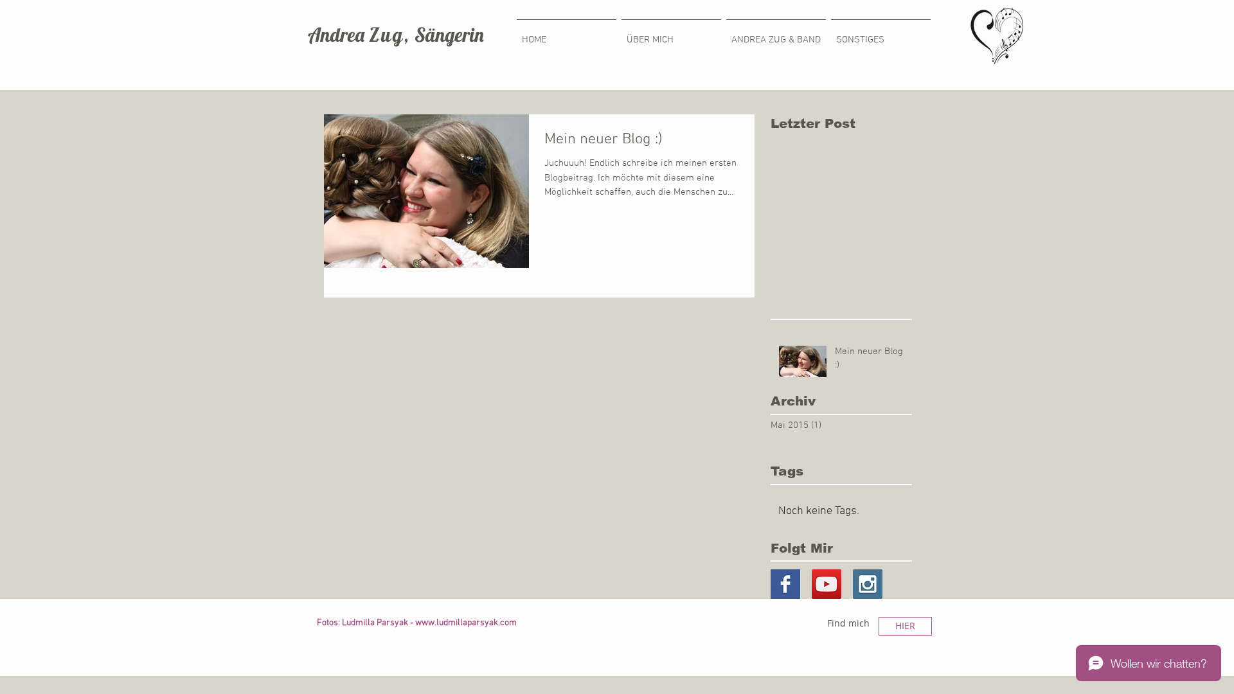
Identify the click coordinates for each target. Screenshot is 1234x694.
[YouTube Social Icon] (826, 584)
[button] (880, 34)
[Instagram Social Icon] (867, 584)
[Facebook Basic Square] (785, 584)
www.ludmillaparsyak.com (466, 623)
